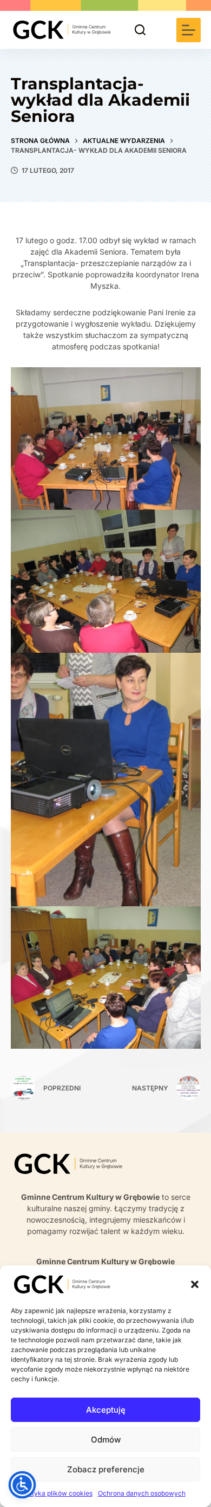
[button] (194, 1284)
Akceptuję (106, 1410)
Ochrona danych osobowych (142, 1493)
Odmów (106, 1439)
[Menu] (188, 30)
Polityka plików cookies (57, 1493)
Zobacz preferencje (105, 1469)
